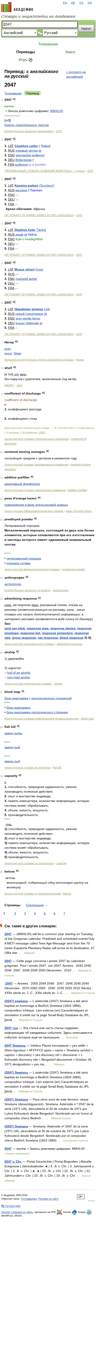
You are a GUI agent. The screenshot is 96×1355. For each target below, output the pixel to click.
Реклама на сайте (48, 1198)
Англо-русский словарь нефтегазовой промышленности (41, 718)
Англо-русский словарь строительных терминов (36, 439)
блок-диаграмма (16, 698)
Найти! (86, 28)
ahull (20, 385)
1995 (42, 432)
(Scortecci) (46, 185)
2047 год (11, 1028)
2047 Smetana (15, 1045)
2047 (59, 131)
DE (73, 3)
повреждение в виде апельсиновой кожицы (36, 505)
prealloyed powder (73, 569)
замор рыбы (13, 733)
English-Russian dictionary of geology (27, 590)
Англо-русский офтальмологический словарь (33, 511)
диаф (19, 234)
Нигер (80, 359)
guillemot (21, 164)
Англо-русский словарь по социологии (29, 863)
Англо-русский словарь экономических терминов (36, 464)
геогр (8, 353)
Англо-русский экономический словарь (29, 644)
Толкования (48, 44)
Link (47, 309)
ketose (67, 893)
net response (48, 637)
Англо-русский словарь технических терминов (34, 490)
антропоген (12, 584)
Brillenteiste (23, 160)
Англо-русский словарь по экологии (27, 767)
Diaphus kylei (25, 230)
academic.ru (17, 7)
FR (90, 3)
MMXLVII (56, 111)
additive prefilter (77, 490)
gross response (24, 637)
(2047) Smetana (16, 1072)
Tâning (41, 230)
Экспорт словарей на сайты (17, 1212)
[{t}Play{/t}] (14, 99)
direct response (71, 637)
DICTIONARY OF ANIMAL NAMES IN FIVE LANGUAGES (38, 215)
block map (87, 718)
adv (16, 374)
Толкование (13, 93)
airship (58, 683)
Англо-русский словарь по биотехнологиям (32, 893)
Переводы (25, 52)
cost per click (14, 628)
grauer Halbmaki (27, 323)
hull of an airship (18, 672)
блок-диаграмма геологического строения (37, 712)
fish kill (57, 767)
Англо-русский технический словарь (28, 683)
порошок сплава (18, 563)
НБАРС (9, 385)
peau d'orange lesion (79, 511)
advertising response (69, 644)
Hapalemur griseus (29, 309)
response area (37, 628)
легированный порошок (23, 558)
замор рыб (12, 747)
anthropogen (61, 590)
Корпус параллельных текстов (26, 125)
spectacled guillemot (30, 155)
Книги (70, 52)
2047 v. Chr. (13, 1161)
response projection (57, 633)
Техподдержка (29, 1198)
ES (81, 3)
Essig (39, 269)
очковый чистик (26, 150)
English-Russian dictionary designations (28, 131)
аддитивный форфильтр (22, 484)
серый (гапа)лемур (29, 313)
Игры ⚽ (26, 60)
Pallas (45, 146)
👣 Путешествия (10, 1205)
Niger (17, 353)
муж (7, 348)
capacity (61, 863)
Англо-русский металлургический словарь (32, 569)
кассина (21, 190)
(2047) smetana (16, 1001)
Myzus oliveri (25, 269)
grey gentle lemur (28, 318)
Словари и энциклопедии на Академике (38, 16)
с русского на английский (76, 74)
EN (65, 3)
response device (62, 628)
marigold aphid (26, 279)
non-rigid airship (18, 677)
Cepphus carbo (26, 146)
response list (30, 633)
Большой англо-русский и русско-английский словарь (38, 359)
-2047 (8, 983)
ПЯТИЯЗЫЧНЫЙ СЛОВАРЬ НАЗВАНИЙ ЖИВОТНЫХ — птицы (44, 171)
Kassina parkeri (26, 185)
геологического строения (51, 698)
